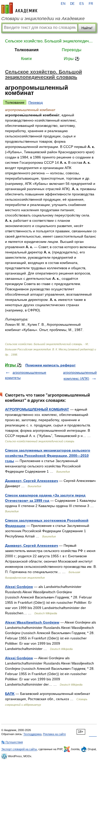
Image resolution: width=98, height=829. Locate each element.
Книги (26, 59)
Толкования (26, 50)
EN (63, 4)
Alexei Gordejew (19, 587)
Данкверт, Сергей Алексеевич (31, 481)
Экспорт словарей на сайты (19, 749)
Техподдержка (32, 734)
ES (81, 4)
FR (91, 4)
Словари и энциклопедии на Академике (43, 18)
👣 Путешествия (12, 742)
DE (72, 4)
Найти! (86, 28)
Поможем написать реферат (50, 365)
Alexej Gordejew (19, 658)
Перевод (35, 102)
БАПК (10, 694)
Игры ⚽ (72, 59)
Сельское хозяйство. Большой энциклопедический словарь (49, 41)
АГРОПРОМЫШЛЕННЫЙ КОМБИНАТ (37, 409)
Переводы (71, 50)
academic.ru (19, 8)
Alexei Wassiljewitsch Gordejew (32, 622)
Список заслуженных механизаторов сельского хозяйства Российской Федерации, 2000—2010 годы (47, 455)
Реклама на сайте (54, 734)
